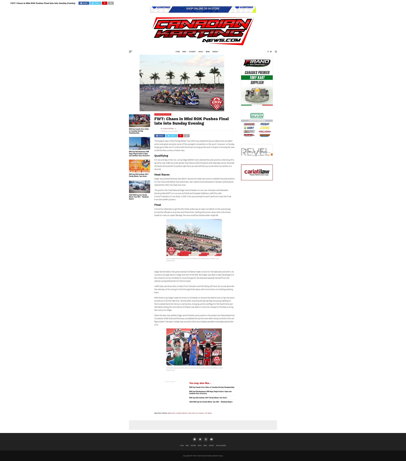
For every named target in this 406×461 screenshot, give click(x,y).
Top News (208, 413)
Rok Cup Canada (198, 413)
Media (208, 51)
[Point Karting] (203, 12)
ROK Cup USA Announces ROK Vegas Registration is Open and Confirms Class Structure (139, 153)
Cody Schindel (168, 128)
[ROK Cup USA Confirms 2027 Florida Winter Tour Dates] (139, 172)
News (184, 51)
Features (192, 51)
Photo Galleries (221, 446)
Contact (215, 51)
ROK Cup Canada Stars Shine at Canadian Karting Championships (139, 131)
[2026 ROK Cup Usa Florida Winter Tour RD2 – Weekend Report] (139, 192)
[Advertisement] (170, 396)
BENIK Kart (171, 413)
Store (178, 51)
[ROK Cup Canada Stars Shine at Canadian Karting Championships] (139, 126)
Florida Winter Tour (183, 413)
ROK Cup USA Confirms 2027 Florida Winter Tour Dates (138, 175)
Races (201, 51)
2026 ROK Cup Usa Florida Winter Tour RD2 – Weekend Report (139, 197)
